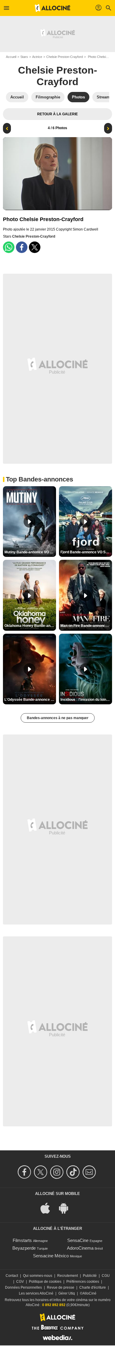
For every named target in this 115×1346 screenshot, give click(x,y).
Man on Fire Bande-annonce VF (86, 626)
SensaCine (77, 1240)
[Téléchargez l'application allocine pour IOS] (48, 1207)
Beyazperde (24, 1248)
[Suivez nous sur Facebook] (25, 1172)
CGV (20, 1281)
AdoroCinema (80, 1248)
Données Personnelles (23, 1287)
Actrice (37, 57)
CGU (106, 1276)
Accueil (11, 57)
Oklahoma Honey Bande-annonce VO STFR (30, 626)
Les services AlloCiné (36, 1293)
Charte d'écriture (92, 1287)
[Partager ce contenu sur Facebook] (21, 247)
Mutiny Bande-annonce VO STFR (30, 552)
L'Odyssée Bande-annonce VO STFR (30, 700)
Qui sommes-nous (37, 1276)
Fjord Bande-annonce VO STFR (86, 552)
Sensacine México (51, 1255)
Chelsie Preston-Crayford (64, 57)
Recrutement (67, 1276)
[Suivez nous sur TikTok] (73, 1172)
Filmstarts (22, 1240)
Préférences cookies (82, 1281)
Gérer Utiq (66, 1293)
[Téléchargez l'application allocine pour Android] (66, 1207)
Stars (24, 57)
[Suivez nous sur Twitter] (41, 1172)
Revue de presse (60, 1287)
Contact (12, 1276)
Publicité (90, 1276)
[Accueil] (52, 8)
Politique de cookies (45, 1281)
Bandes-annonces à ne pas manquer (57, 718)
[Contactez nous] (90, 1172)
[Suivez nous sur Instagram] (57, 1172)
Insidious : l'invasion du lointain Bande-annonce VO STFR (86, 700)
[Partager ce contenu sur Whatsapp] (8, 247)
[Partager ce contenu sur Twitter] (34, 247)
